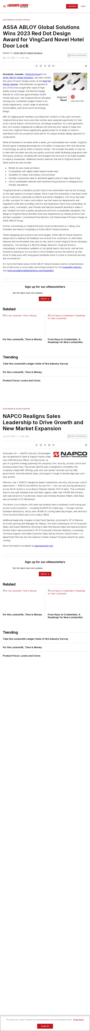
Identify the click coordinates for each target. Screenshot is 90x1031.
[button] (4, 6)
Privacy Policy (78, 1020)
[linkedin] (41, 66)
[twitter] (45, 66)
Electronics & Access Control (16, 20)
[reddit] (49, 66)
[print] (86, 66)
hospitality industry (72, 267)
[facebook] (36, 66)
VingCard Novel (33, 74)
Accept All (45, 1026)
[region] (45, 1023)
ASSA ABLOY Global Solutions (28, 53)
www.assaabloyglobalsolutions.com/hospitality (30, 270)
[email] (53, 66)
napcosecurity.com (43, 546)
